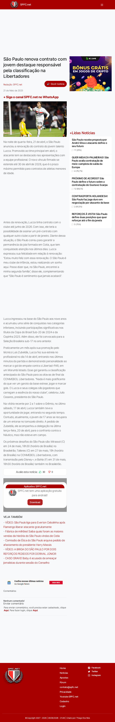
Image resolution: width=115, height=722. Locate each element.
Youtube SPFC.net (69, 696)
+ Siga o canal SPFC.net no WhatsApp (31, 97)
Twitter (94, 671)
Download (35, 502)
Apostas (64, 677)
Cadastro (64, 701)
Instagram (96, 675)
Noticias (64, 672)
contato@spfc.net (69, 687)
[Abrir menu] (102, 4)
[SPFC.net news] (35, 582)
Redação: (12, 84)
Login (62, 706)
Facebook (95, 667)
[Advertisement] (57, 31)
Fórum (63, 682)
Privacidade (65, 691)
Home (63, 668)
